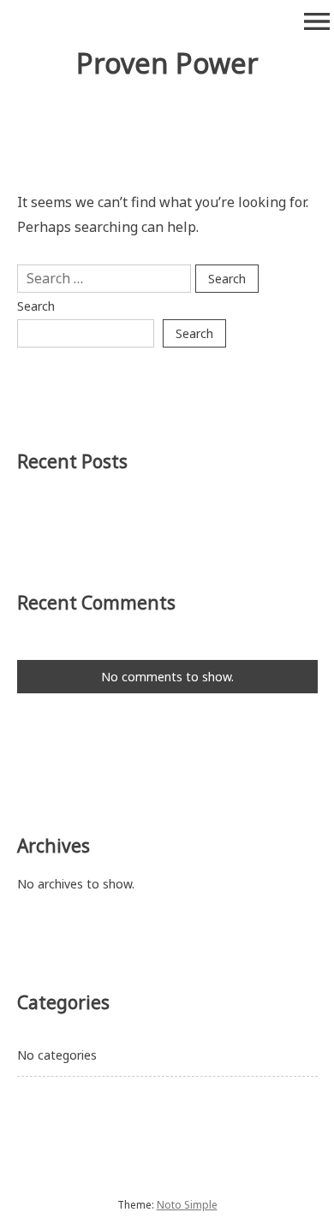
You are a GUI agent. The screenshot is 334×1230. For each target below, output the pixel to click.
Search (36, 306)
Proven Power (167, 63)
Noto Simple (187, 1204)
